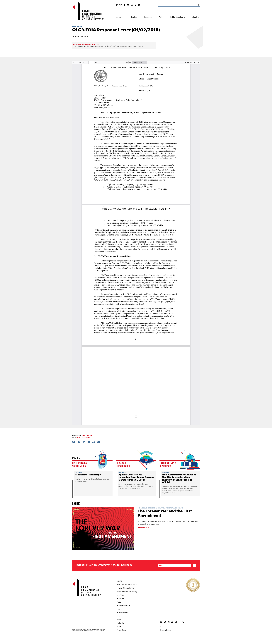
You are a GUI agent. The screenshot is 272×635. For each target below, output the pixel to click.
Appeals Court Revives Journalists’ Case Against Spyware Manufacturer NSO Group (136, 477)
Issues (118, 16)
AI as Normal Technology (88, 474)
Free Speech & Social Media (79, 464)
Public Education (177, 16)
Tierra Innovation (85, 630)
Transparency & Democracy (168, 464)
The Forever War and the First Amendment (165, 513)
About (194, 16)
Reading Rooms (122, 612)
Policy (161, 16)
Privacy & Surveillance (123, 464)
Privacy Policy (165, 629)
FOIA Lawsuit (87, 435)
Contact (163, 626)
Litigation (133, 16)
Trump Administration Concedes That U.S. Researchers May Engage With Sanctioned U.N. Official (179, 478)
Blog (118, 615)
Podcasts (120, 622)
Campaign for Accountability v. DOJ (87, 44)
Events (119, 608)
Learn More (142, 527)
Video (119, 619)
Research (148, 16)
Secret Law (86, 437)
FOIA (78, 437)
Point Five (102, 629)
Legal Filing (77, 26)
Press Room (121, 629)
